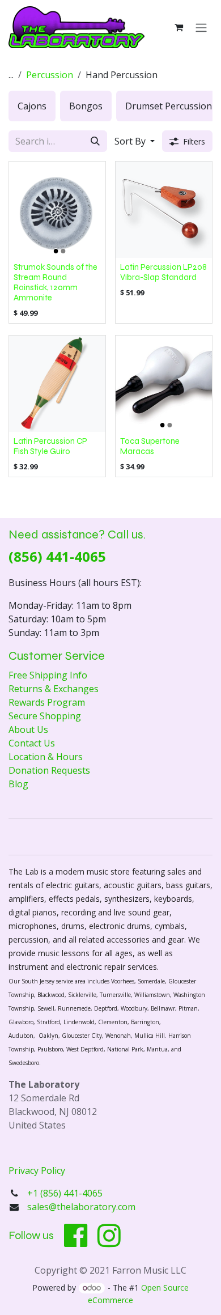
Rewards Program (46, 702)
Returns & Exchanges (53, 688)
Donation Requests (49, 770)
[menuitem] (32, 106)
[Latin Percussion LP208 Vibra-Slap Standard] (164, 210)
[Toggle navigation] (201, 27)
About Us (28, 729)
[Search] (95, 141)
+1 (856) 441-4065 (66, 1193)
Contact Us (31, 743)
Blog (18, 784)
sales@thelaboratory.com (81, 1207)
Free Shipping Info (47, 675)
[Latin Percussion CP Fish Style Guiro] (57, 384)
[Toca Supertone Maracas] (164, 384)
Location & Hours (45, 756)
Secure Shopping (44, 716)
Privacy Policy (36, 1170)
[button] (134, 141)
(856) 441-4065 (57, 556)
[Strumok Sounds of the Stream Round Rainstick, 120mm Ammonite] (57, 210)
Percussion (49, 75)
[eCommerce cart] (178, 27)
